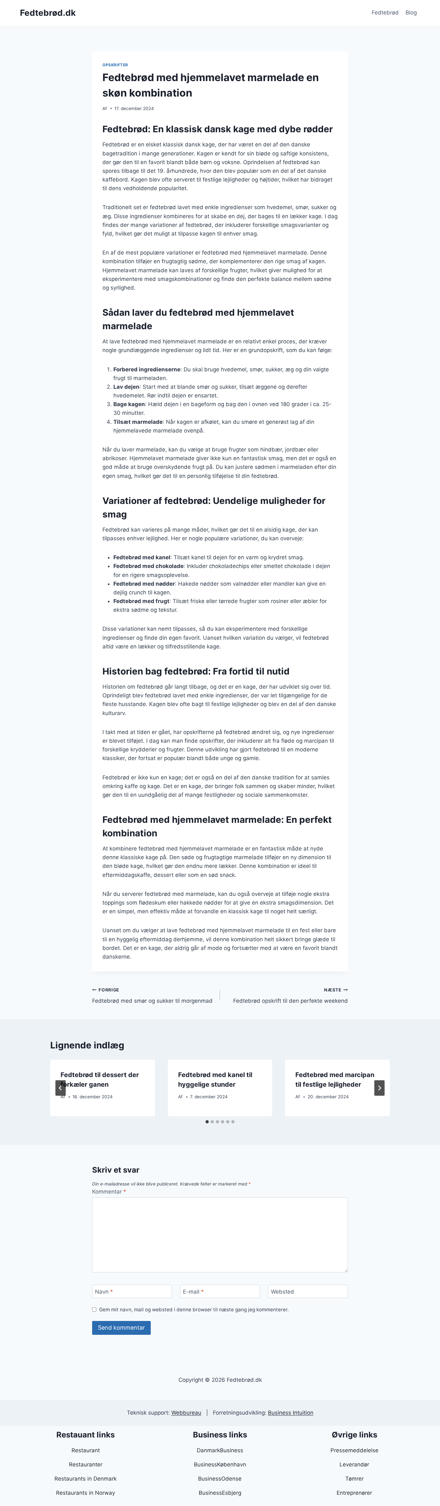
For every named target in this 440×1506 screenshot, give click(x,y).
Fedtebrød (385, 12)
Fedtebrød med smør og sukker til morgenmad (152, 995)
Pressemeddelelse (354, 1450)
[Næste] (379, 1088)
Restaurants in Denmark (85, 1478)
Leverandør (354, 1464)
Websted (282, 1291)
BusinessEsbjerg (220, 1493)
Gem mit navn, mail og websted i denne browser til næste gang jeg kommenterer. (194, 1309)
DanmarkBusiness (220, 1450)
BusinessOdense (220, 1478)
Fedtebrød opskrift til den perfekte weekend (290, 995)
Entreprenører (354, 1493)
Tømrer (354, 1478)
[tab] (207, 1121)
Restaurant (86, 1450)
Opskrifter (115, 64)
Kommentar (109, 1191)
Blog (411, 12)
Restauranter (85, 1464)
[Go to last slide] (60, 1088)
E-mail (193, 1291)
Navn (104, 1291)
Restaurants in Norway (85, 1493)
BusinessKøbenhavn (220, 1464)
